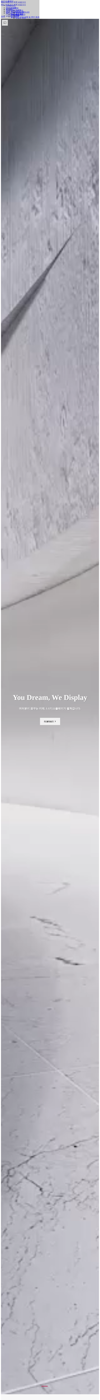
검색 (3, 16)
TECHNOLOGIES (13, 10)
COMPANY (11, 6)
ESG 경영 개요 (17, 14)
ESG (8, 12)
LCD (13, 17)
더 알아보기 (49, 722)
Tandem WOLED (18, 12)
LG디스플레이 (7, 1)
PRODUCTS (11, 8)
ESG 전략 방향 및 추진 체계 (27, 17)
